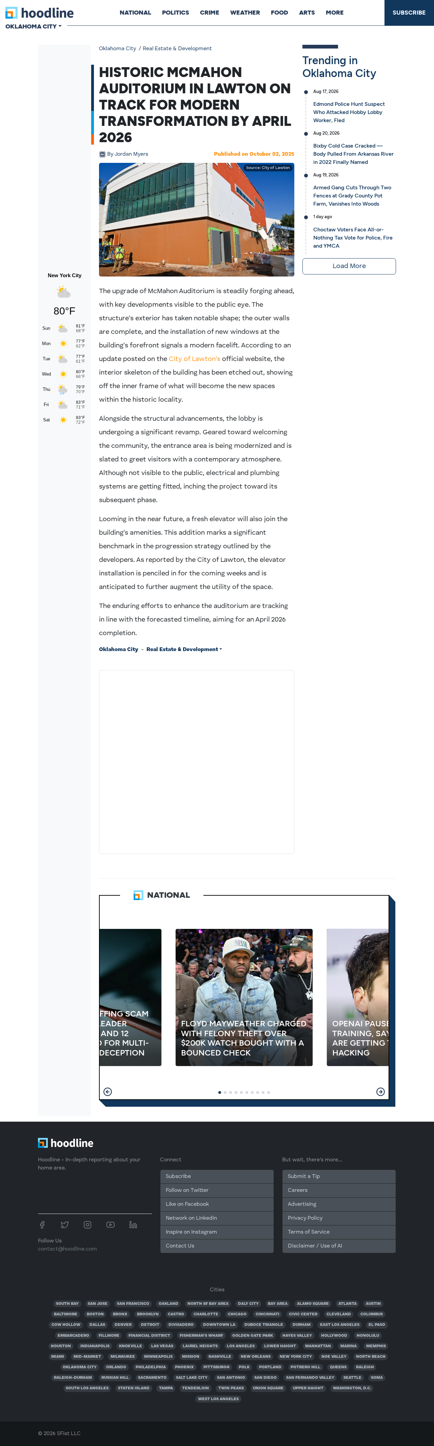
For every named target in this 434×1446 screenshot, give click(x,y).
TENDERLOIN (195, 1388)
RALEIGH (365, 1367)
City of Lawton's (194, 359)
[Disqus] (197, 760)
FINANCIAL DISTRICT (149, 1336)
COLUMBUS (371, 1314)
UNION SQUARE (268, 1388)
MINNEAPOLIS (158, 1357)
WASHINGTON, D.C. (352, 1388)
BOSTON (95, 1314)
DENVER (123, 1325)
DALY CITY (248, 1304)
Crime (209, 12)
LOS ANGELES (241, 1346)
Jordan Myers (127, 154)
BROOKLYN (148, 1314)
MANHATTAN (318, 1346)
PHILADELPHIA (151, 1367)
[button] (107, 1091)
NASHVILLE (220, 1357)
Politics (175, 12)
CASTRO (176, 1314)
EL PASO (377, 1325)
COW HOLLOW (66, 1325)
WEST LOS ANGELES (218, 1399)
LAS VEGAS (162, 1346)
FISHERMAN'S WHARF (201, 1336)
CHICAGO (237, 1314)
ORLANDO (116, 1367)
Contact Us (180, 1246)
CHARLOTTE (206, 1314)
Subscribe (409, 12)
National (135, 12)
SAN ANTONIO (231, 1378)
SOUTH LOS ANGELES (87, 1388)
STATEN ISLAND (134, 1388)
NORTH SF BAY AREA (208, 1304)
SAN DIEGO (265, 1378)
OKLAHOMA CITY (80, 1367)
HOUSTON (61, 1346)
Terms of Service (309, 1232)
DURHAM (302, 1325)
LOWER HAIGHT (280, 1346)
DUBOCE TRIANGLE (263, 1325)
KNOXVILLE (130, 1346)
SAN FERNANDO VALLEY (310, 1378)
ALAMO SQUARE (313, 1304)
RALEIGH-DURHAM (73, 1378)
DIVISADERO (181, 1325)
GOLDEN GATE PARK (252, 1336)
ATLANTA (347, 1304)
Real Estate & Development (177, 49)
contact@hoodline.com (67, 1249)
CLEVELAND (339, 1314)
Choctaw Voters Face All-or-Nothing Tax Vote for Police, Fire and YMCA (353, 237)
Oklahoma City (117, 49)
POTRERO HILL (305, 1367)
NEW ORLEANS (256, 1357)
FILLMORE (109, 1336)
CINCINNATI (267, 1314)
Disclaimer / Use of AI (315, 1246)
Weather (245, 12)
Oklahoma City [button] (31, 26)
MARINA (348, 1346)
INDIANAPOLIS (95, 1346)
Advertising (302, 1204)
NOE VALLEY (334, 1357)
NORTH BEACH (371, 1357)
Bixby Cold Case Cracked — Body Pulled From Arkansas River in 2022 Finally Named (353, 153)
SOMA (377, 1378)
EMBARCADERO (73, 1336)
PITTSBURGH (216, 1367)
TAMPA (166, 1388)
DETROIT (150, 1325)
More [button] (335, 12)
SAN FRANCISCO (133, 1304)
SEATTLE (352, 1378)
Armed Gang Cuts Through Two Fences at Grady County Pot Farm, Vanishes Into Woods (352, 195)
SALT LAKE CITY (192, 1378)
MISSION (190, 1357)
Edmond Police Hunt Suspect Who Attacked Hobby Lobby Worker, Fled (349, 112)
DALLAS (97, 1325)
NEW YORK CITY (296, 1357)
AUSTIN (373, 1304)
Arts (307, 12)
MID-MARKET (87, 1357)
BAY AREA (278, 1304)
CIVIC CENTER (303, 1314)
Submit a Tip (304, 1176)
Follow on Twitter (187, 1190)
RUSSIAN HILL (115, 1378)
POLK (244, 1367)
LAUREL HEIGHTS (200, 1346)
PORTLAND (270, 1367)
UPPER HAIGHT (308, 1388)
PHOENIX (184, 1367)
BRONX (120, 1314)
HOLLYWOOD (334, 1336)
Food (279, 12)
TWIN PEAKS (231, 1388)
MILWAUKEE (123, 1357)
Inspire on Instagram (191, 1232)
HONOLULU (368, 1336)
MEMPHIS (376, 1346)
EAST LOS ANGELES (339, 1325)
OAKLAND (168, 1304)
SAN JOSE (97, 1304)
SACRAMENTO (152, 1378)
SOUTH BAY (67, 1304)
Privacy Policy (305, 1218)
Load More (349, 266)
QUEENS (338, 1367)
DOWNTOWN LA (219, 1325)
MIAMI (57, 1357)
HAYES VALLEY (297, 1336)
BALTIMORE (65, 1314)
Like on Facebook (187, 1204)
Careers (298, 1190)
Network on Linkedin (191, 1218)
